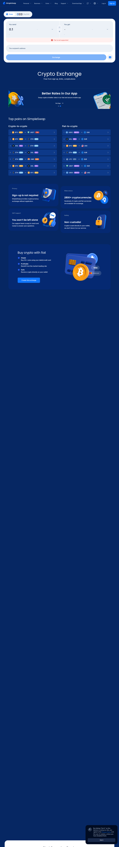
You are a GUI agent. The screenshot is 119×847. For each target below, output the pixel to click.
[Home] (12, 3)
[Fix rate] (59, 31)
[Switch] (59, 27)
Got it (101, 840)
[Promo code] (110, 57)
